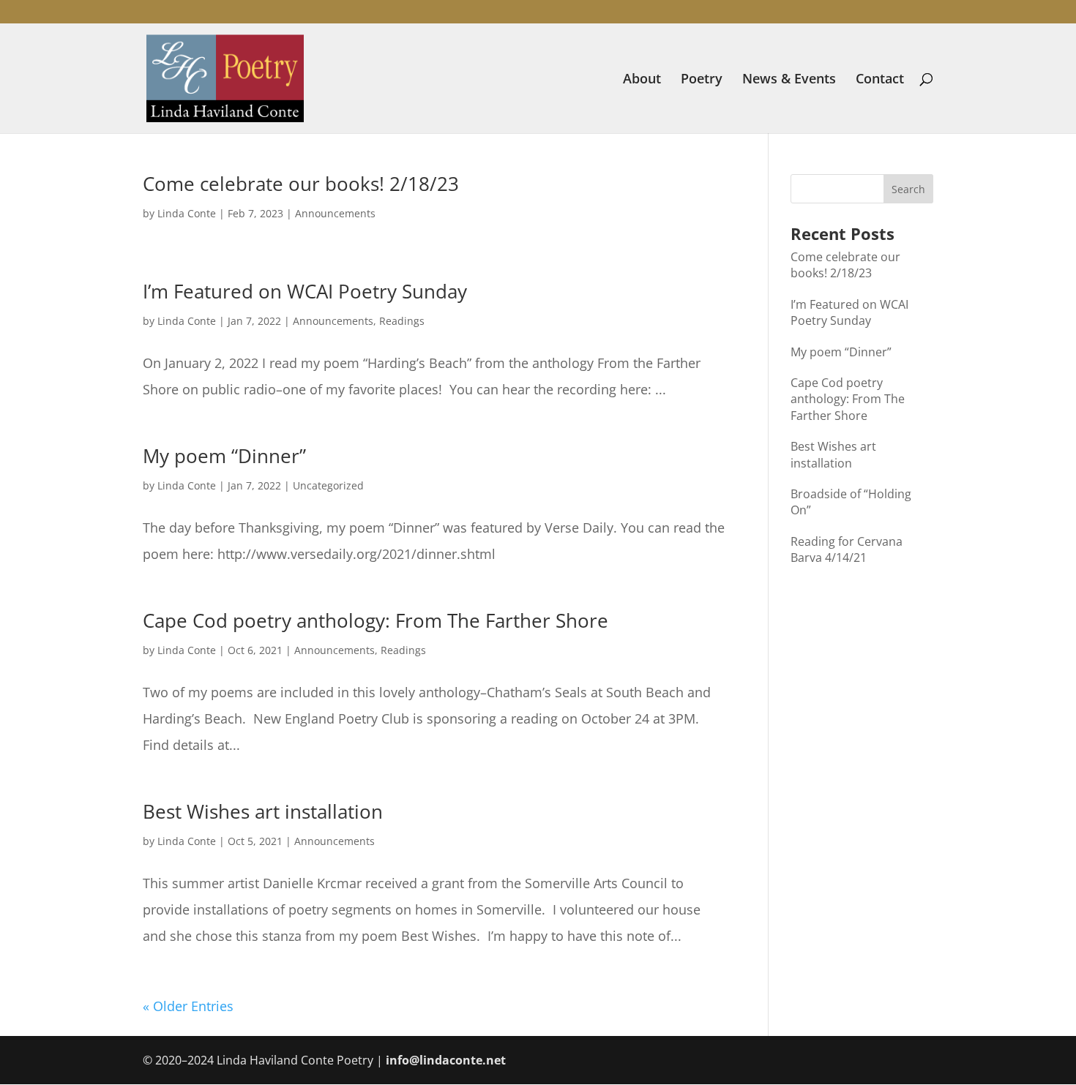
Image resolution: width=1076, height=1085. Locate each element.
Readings (402, 321)
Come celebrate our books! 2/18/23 (301, 183)
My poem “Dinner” (224, 456)
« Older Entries (188, 1006)
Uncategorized (328, 485)
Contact (880, 80)
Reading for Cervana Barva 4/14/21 (847, 549)
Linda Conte (186, 213)
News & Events (789, 80)
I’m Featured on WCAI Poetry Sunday (305, 291)
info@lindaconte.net (446, 1060)
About (642, 80)
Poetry (701, 80)
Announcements (335, 213)
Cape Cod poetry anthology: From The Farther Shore (375, 620)
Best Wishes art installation (263, 811)
